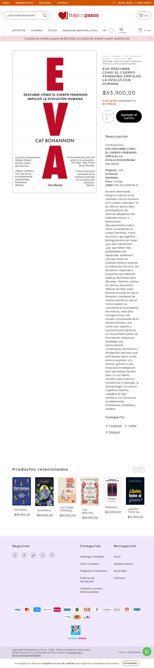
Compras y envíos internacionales (91, 590)
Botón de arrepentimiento (26, 655)
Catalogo (115, 56)
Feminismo (119, 59)
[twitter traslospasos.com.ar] (42, 555)
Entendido (130, 663)
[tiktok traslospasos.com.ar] (33, 555)
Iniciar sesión (125, 2)
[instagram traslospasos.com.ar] (15, 555)
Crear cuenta (144, 2)
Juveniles (36, 30)
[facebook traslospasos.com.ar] (24, 555)
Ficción (52, 30)
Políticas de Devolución (87, 579)
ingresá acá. (75, 652)
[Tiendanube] (130, 652)
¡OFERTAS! (19, 30)
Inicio (6, 2)
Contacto (62, 2)
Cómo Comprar (89, 563)
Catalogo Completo (92, 556)
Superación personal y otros (80, 30)
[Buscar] (45, 15)
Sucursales (45, 2)
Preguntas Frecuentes (93, 571)
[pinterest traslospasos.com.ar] (52, 555)
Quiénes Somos (24, 2)
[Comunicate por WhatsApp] (147, 651)
